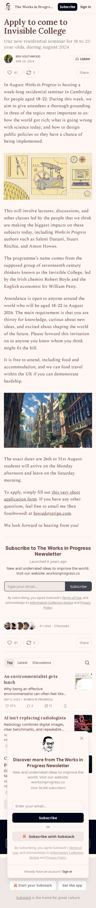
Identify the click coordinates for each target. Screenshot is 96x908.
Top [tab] (10, 662)
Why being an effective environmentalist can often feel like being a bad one (34, 691)
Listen (85, 59)
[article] (48, 691)
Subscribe (67, 7)
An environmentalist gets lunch (31, 679)
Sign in (85, 7)
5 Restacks (61, 626)
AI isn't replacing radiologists (35, 718)
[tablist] (29, 663)
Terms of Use (71, 597)
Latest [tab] (22, 662)
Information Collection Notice (51, 602)
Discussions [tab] (41, 662)
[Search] (87, 663)
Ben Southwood (28, 56)
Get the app (72, 885)
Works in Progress (38, 699)
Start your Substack (35, 885)
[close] (82, 738)
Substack (23, 897)
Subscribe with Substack (51, 836)
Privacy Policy (56, 857)
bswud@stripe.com (52, 513)
